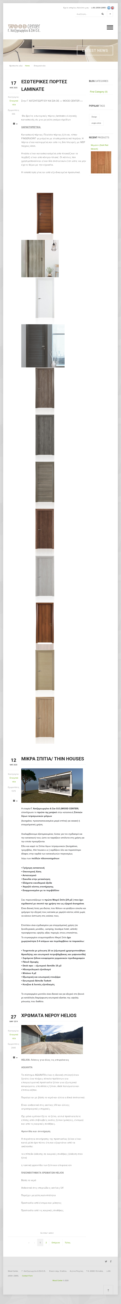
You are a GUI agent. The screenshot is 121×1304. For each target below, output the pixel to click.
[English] (112, 7)
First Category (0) (99, 91)
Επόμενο (56, 1242)
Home (27, 65)
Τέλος (67, 1242)
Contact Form (27, 1275)
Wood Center (57, 1280)
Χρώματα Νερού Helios (48, 1015)
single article (96, 123)
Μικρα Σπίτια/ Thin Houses (52, 758)
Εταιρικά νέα (14, 102)
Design (94, 116)
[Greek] (108, 7)
